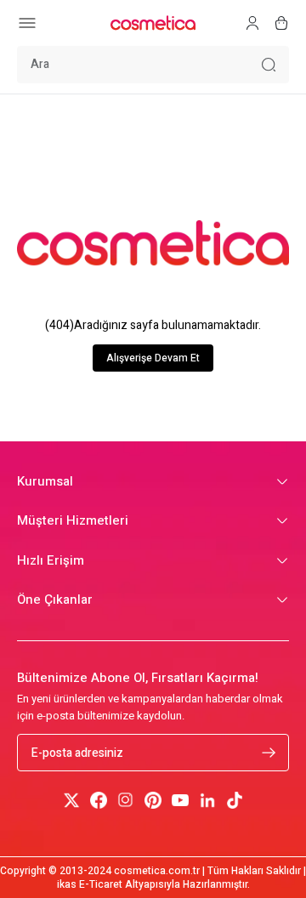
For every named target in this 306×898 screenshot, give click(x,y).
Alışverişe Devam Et (153, 358)
